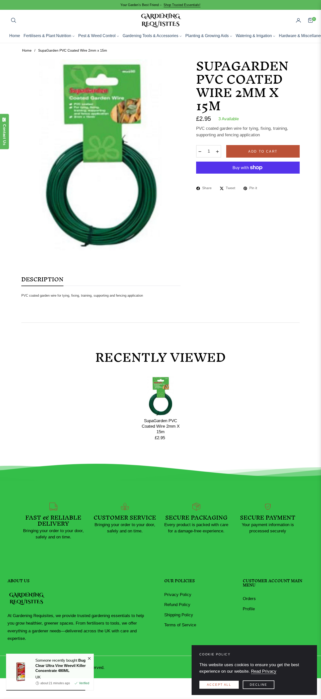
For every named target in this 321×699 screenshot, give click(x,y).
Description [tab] (42, 281)
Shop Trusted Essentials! (182, 5)
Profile (249, 609)
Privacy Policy (177, 594)
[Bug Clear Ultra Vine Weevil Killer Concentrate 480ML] (18, 674)
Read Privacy (263, 671)
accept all (219, 684)
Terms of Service (180, 625)
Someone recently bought (60, 668)
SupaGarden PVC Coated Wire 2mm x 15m (161, 426)
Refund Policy (177, 604)
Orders (249, 598)
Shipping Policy (178, 615)
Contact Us (5, 133)
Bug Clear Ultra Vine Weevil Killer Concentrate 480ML (60, 668)
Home (27, 50)
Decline (258, 684)
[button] (14, 20)
